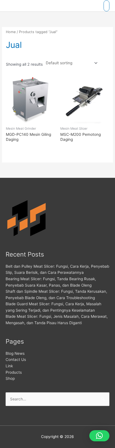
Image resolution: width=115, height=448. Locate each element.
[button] (99, 435)
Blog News (15, 353)
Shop (10, 378)
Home (11, 32)
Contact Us (16, 359)
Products (14, 372)
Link (9, 366)
